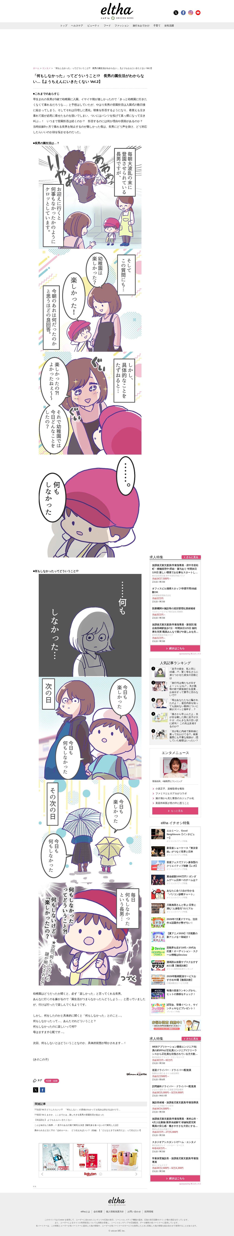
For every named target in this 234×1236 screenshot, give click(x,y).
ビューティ (93, 25)
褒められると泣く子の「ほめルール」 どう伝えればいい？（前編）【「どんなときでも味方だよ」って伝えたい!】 (88, 1130)
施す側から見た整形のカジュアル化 (175, 798)
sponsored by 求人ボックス (190, 654)
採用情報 (148, 1211)
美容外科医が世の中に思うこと (172, 803)
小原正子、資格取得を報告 (170, 788)
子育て (157, 25)
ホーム (36, 68)
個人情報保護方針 (115, 1211)
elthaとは (85, 1211)
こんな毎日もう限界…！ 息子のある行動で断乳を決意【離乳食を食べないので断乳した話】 (76, 1125)
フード (107, 25)
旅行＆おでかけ (141, 25)
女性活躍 (169, 25)
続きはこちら (177, 648)
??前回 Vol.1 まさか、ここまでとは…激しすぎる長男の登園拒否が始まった (69, 1115)
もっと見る (177, 810)
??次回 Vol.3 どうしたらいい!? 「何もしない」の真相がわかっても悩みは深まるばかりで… (77, 1109)
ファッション (122, 25)
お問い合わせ (134, 1211)
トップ (63, 25)
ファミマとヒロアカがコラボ (171, 793)
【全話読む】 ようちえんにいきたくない (53, 1120)
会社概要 (98, 1211)
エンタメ (46, 68)
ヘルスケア (77, 25)
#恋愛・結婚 (51, 1081)
